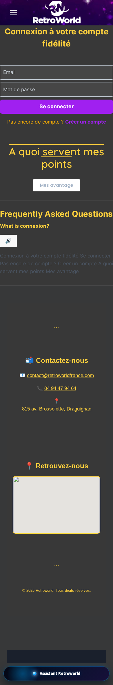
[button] (56, 673)
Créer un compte (85, 122)
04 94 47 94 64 (60, 388)
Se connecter (56, 106)
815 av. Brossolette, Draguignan (56, 409)
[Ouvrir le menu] (14, 12)
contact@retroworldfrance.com (60, 375)
